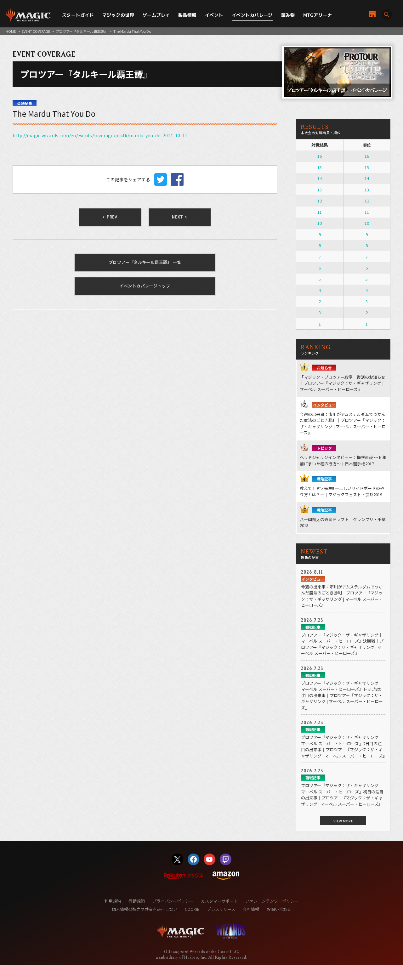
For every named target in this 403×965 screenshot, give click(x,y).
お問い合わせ (279, 909)
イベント (214, 15)
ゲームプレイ (156, 15)
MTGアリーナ (317, 15)
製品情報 (187, 15)
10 (319, 223)
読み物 (288, 15)
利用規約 (113, 901)
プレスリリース (221, 909)
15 (319, 167)
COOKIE (192, 909)
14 (319, 178)
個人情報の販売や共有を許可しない (144, 909)
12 (319, 201)
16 (319, 156)
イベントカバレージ (252, 15)
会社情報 (251, 909)
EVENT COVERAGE (36, 31)
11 (319, 212)
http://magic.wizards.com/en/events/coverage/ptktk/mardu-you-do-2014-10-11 (100, 135)
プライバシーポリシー (172, 901)
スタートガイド (78, 15)
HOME (11, 31)
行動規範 (136, 901)
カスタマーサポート (219, 901)
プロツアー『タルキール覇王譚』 (81, 31)
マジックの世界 (118, 15)
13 (319, 190)
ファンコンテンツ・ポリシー (271, 901)
